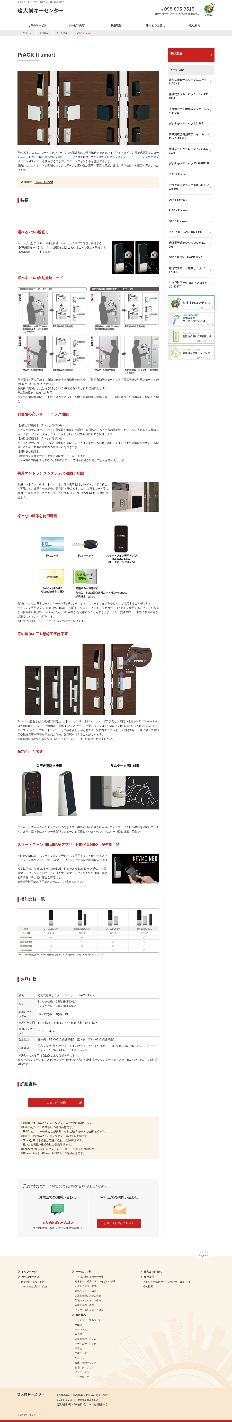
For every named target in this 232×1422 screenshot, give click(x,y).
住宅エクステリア (84, 1367)
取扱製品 (116, 25)
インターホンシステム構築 (89, 1310)
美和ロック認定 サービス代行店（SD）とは (166, 1281)
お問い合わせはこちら (117, 1223)
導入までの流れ (155, 25)
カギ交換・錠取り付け (33, 1281)
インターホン (82, 1372)
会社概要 (148, 1286)
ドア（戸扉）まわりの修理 (89, 1276)
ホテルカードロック (85, 1343)
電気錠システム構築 (85, 1291)
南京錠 (78, 1348)
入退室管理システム (85, 1338)
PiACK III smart (43, 182)
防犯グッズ (81, 1353)
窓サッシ (79, 1358)
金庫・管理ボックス (85, 1362)
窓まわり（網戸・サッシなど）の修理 (95, 1281)
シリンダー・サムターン (88, 1319)
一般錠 (78, 1324)
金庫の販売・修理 (84, 1305)
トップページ (24, 33)
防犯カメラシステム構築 (88, 1300)
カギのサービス (37, 25)
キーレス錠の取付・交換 (34, 1286)
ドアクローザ (82, 1377)
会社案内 (194, 25)
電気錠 (78, 1334)
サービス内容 (76, 25)
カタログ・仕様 (56, 1102)
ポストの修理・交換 (85, 1286)
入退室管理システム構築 (88, 1295)
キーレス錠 (62, 33)
